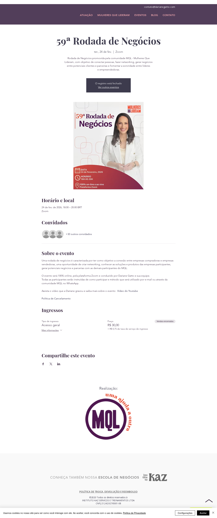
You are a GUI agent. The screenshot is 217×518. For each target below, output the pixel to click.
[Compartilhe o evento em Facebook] (43, 364)
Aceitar (203, 513)
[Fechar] (213, 512)
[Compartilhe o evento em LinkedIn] (58, 364)
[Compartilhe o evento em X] (50, 364)
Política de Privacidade (134, 513)
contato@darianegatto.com (159, 6)
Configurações (185, 513)
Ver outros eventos (108, 87)
